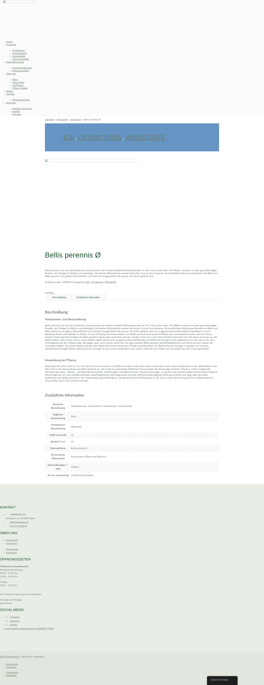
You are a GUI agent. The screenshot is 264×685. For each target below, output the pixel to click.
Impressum (11, 543)
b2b (69, 137)
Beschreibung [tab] (59, 297)
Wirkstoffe (62, 120)
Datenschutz (12, 540)
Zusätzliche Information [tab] (88, 297)
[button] (112, 35)
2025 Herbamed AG (9, 656)
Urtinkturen (75, 120)
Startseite (49, 120)
